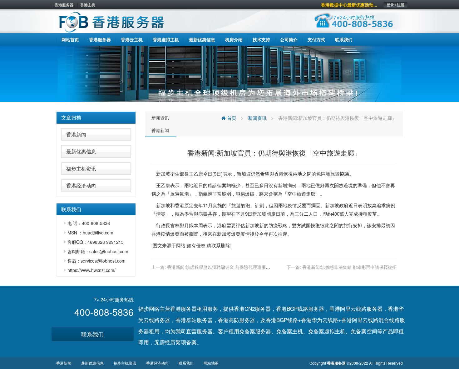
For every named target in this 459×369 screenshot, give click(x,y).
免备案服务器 (255, 331)
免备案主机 (289, 331)
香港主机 (87, 5)
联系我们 (92, 334)
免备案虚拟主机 (326, 331)
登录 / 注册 (395, 5)
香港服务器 (64, 5)
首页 (231, 118)
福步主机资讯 (81, 168)
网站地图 (211, 363)
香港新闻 (76, 134)
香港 (279, 173)
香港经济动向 (81, 185)
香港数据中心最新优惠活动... (349, 5)
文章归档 (71, 117)
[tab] (96, 118)
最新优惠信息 (81, 151)
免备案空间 (364, 331)
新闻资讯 (160, 118)
